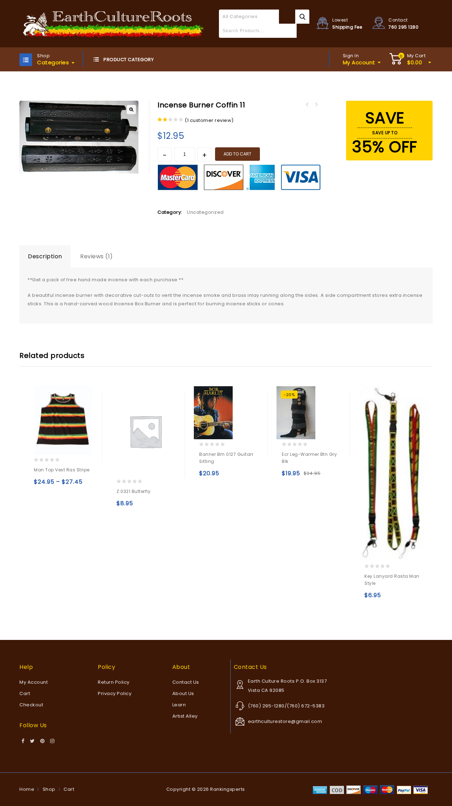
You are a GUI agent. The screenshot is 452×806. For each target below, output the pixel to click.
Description (45, 256)
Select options (41, 485)
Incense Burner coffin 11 (316, 104)
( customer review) (209, 120)
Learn (179, 704)
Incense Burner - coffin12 (307, 104)
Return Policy (114, 682)
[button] (131, 109)
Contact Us (185, 682)
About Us (183, 693)
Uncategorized (205, 212)
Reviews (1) (96, 256)
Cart (24, 693)
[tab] (45, 256)
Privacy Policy (114, 693)
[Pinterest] (42, 741)
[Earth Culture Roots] (113, 23)
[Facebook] (23, 741)
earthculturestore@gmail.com (285, 721)
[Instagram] (52, 741)
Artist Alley (185, 716)
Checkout (31, 704)
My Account (33, 682)
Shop (49, 789)
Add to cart (237, 154)
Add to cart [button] (123, 506)
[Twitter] (32, 741)
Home (26, 789)
